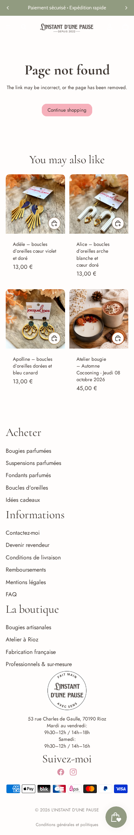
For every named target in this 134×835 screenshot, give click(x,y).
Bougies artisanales (28, 627)
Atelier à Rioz (22, 640)
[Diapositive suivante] (126, 8)
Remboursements (26, 570)
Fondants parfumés (28, 475)
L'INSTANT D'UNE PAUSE (75, 810)
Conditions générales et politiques (67, 824)
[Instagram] (73, 772)
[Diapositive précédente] (8, 8)
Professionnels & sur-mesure (39, 664)
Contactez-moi (23, 533)
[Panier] (125, 26)
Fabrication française (31, 652)
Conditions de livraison (33, 557)
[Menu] (8, 26)
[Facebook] (60, 772)
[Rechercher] (23, 26)
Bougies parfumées (28, 451)
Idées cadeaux (23, 500)
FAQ (11, 594)
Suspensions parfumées (33, 463)
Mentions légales (26, 582)
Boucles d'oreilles (27, 488)
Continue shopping (67, 109)
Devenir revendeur (27, 545)
